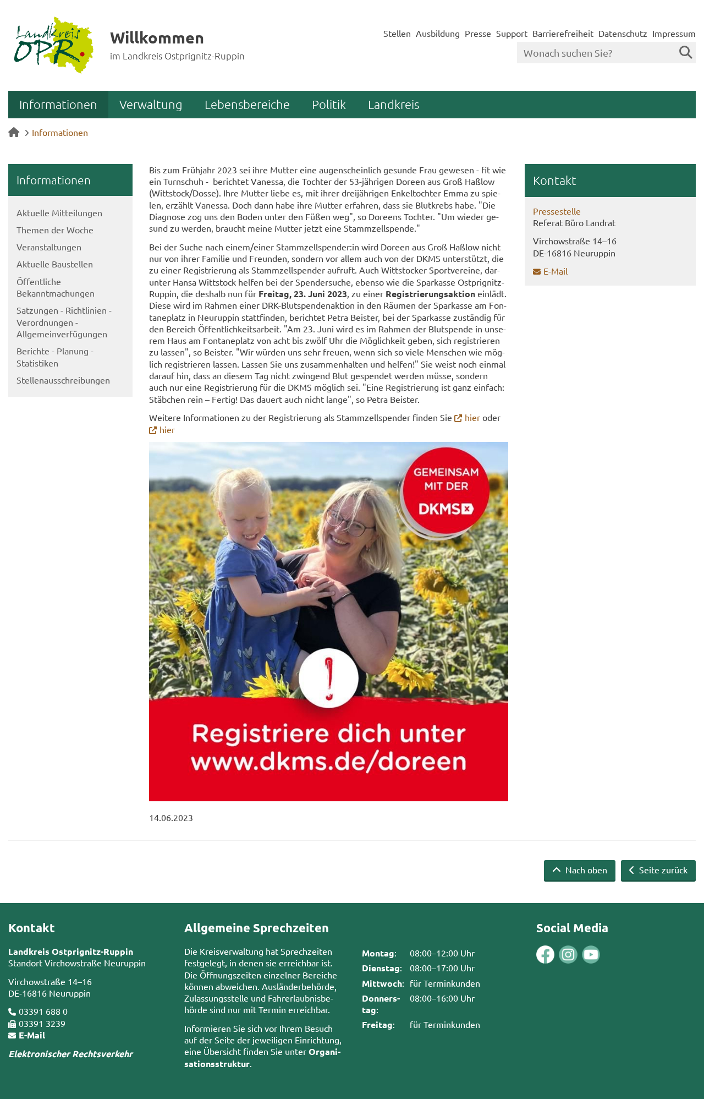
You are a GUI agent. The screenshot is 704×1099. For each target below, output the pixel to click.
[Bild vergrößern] (328, 621)
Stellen (397, 33)
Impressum (674, 33)
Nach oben (585, 869)
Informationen (58, 104)
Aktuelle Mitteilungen (59, 212)
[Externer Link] (545, 955)
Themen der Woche (55, 229)
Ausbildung (438, 33)
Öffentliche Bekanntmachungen (55, 287)
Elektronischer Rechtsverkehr (70, 1053)
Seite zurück (662, 869)
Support (511, 33)
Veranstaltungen (48, 246)
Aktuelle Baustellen (54, 263)
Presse (478, 33)
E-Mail (555, 270)
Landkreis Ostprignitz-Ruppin (70, 951)
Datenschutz (622, 33)
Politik (329, 104)
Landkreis (393, 104)
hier (472, 417)
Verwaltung (151, 104)
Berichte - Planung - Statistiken (55, 356)
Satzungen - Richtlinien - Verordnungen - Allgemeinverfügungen (64, 321)
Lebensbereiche (247, 104)
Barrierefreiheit (562, 33)
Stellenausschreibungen (63, 379)
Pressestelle (557, 210)
